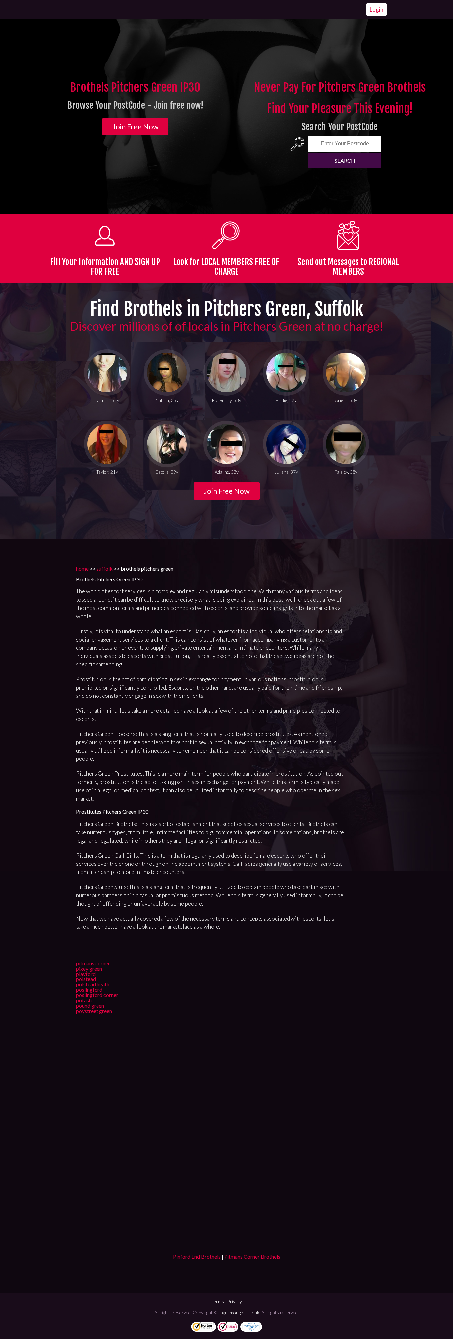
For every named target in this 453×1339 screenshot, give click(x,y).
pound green (90, 1005)
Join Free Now (135, 126)
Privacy (234, 1301)
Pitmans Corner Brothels (252, 1257)
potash (84, 1000)
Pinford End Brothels (197, 1257)
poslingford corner (97, 995)
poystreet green (94, 1011)
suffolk (105, 568)
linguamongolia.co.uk (238, 1312)
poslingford (89, 989)
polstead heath (92, 984)
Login (376, 9)
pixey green (89, 968)
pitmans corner (93, 963)
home (82, 568)
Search (345, 160)
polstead (86, 979)
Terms (217, 1301)
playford (86, 974)
